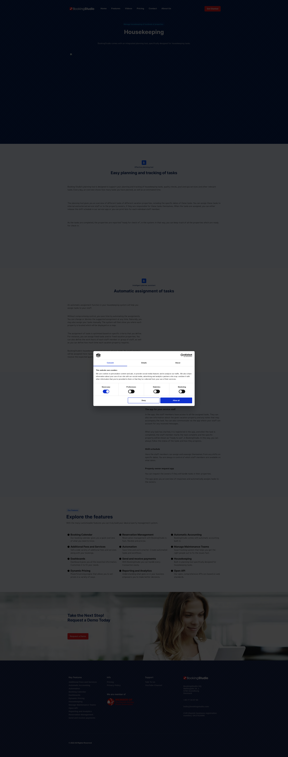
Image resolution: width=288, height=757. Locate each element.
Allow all (176, 400)
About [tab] (177, 363)
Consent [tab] (110, 363)
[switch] (131, 391)
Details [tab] (144, 363)
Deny (144, 400)
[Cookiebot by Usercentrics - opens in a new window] (182, 355)
